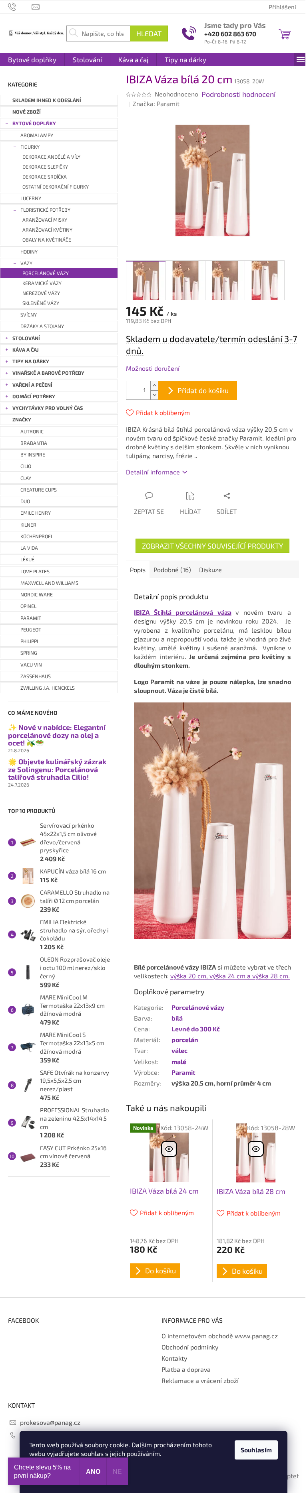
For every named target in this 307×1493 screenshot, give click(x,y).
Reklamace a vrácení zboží (200, 1380)
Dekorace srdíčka (44, 177)
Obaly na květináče (46, 240)
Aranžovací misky (44, 220)
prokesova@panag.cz (50, 1422)
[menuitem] (32, 59)
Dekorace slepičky (45, 167)
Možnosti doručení (152, 368)
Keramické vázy (42, 283)
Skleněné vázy (40, 303)
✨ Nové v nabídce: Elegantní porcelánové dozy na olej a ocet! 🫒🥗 (57, 735)
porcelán (184, 1039)
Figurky (30, 147)
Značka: (156, 103)
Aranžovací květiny (47, 230)
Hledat (148, 33)
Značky (21, 420)
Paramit (183, 1072)
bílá (177, 1018)
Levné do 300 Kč (195, 1029)
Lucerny (30, 198)
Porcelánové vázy (45, 273)
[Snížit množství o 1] (154, 394)
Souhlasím (256, 1450)
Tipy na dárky (30, 361)
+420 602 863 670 (230, 33)
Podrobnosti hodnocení (238, 94)
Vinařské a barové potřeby (48, 373)
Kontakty (174, 1358)
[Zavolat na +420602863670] (20, 6)
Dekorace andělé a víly (51, 157)
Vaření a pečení (32, 385)
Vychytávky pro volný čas (47, 408)
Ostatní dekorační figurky (55, 187)
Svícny (28, 315)
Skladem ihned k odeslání (46, 100)
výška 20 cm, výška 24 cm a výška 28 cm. (230, 976)
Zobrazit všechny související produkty (212, 545)
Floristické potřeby (45, 210)
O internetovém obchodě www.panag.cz (219, 1336)
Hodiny (29, 252)
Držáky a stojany (42, 326)
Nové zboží (26, 112)
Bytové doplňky (34, 123)
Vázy (26, 263)
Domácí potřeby (33, 396)
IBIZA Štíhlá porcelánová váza (182, 612)
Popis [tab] (138, 569)
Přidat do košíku (203, 390)
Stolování (26, 338)
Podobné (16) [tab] (172, 569)
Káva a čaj (25, 350)
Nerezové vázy (41, 293)
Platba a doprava (186, 1369)
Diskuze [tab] (210, 569)
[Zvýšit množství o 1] (154, 385)
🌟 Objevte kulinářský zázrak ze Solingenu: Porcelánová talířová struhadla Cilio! (57, 769)
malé (178, 1061)
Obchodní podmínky (189, 1347)
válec (179, 1050)
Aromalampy (36, 135)
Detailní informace (153, 472)
